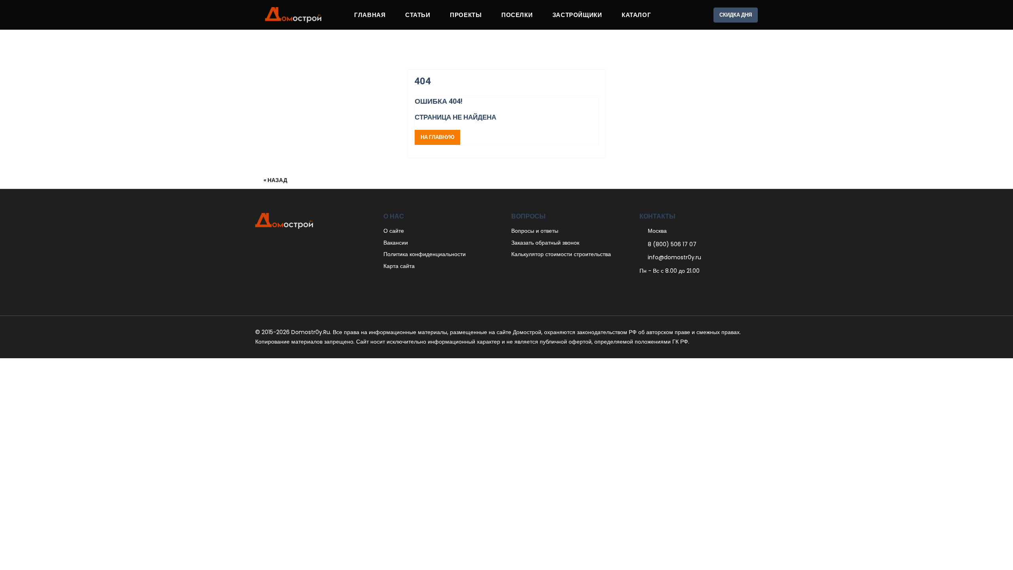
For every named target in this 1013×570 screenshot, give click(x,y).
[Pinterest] (658, 287)
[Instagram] (675, 287)
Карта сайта (399, 266)
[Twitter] (650, 287)
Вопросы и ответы (534, 231)
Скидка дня (735, 15)
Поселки (517, 15)
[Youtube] (683, 287)
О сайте (393, 231)
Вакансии (395, 243)
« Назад (275, 180)
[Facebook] (641, 287)
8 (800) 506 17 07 (672, 244)
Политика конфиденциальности (424, 254)
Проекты (466, 15)
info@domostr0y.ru (674, 257)
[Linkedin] (666, 287)
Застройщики (577, 15)
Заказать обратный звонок (545, 243)
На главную (437, 137)
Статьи (418, 15)
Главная (369, 15)
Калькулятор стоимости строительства (561, 254)
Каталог (636, 15)
